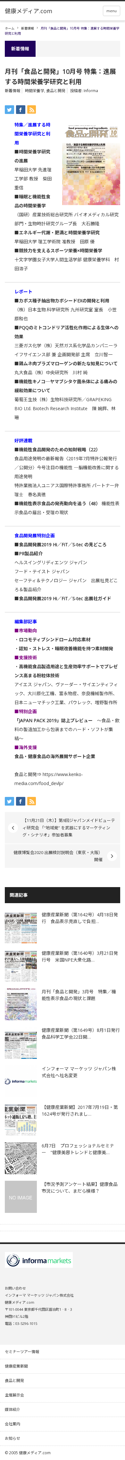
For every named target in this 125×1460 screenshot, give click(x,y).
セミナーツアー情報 (22, 1351)
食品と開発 (55, 90)
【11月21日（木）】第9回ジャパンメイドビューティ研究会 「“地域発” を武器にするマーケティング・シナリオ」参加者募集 (68, 827)
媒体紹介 (12, 1409)
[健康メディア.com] (28, 11)
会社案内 (12, 1424)
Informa (91, 90)
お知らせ (12, 1438)
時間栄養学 (34, 90)
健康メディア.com (35, 1453)
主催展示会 (14, 1395)
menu (111, 10)
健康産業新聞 (16, 1366)
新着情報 (27, 28)
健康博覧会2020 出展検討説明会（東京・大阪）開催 (58, 856)
